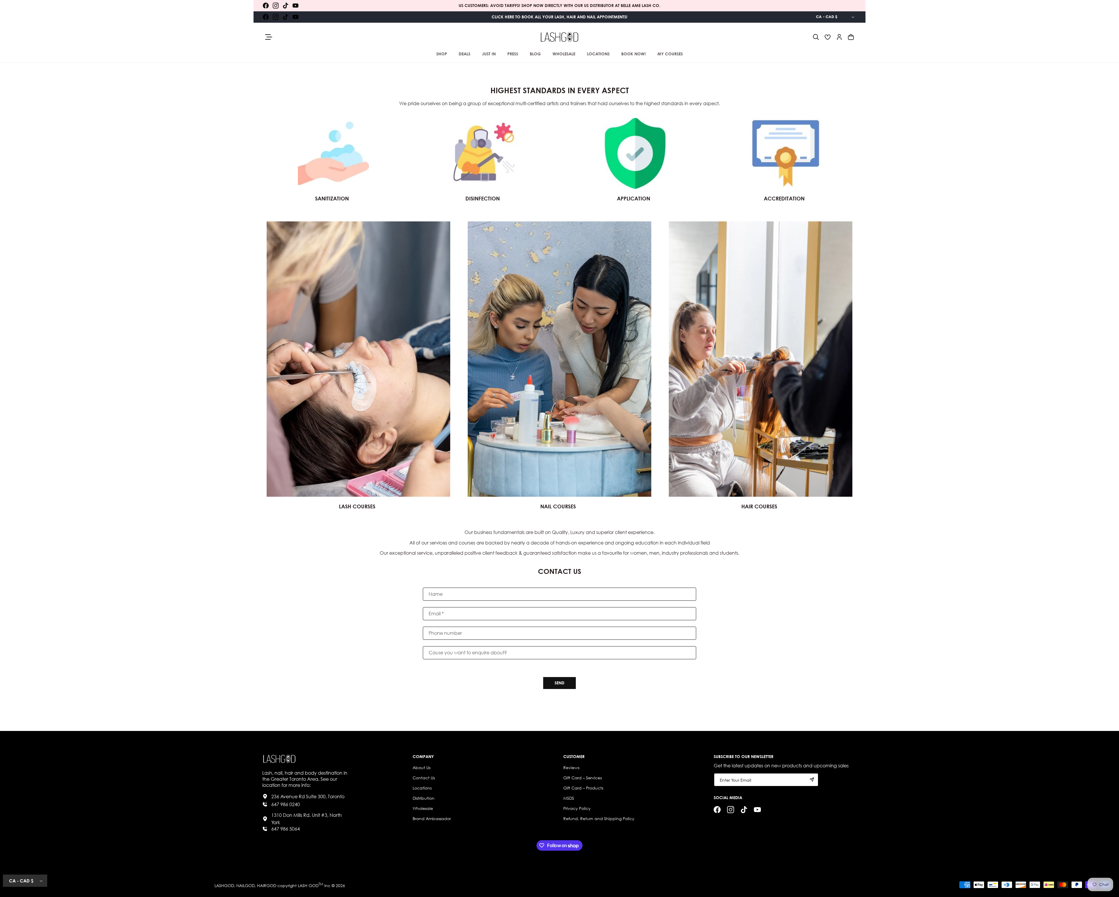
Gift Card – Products (583, 788)
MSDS (568, 798)
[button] (816, 37)
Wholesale (423, 808)
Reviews (571, 767)
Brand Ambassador (432, 818)
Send (559, 682)
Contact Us (424, 777)
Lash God (308, 885)
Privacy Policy (577, 808)
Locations (422, 788)
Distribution (423, 798)
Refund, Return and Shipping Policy (598, 818)
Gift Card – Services (582, 777)
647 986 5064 (285, 829)
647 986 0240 (285, 804)
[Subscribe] (811, 780)
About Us (421, 767)
